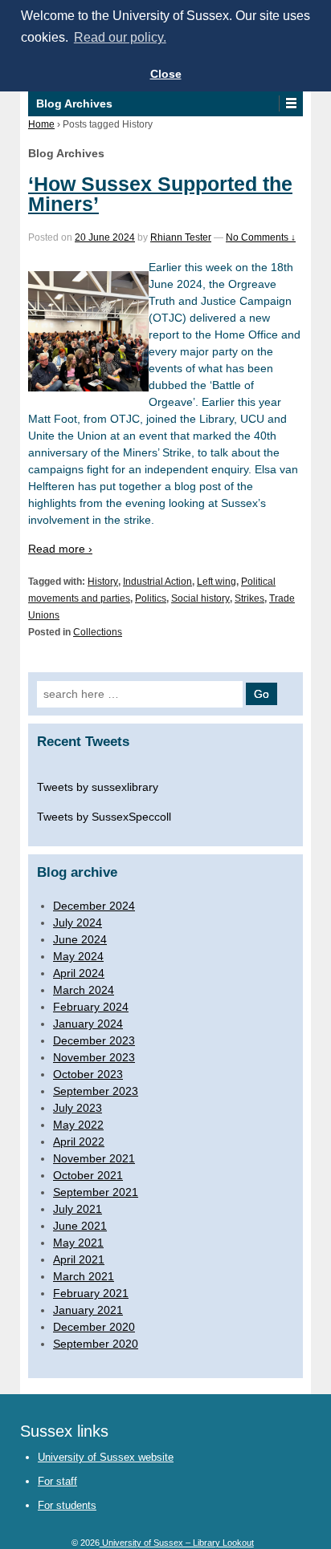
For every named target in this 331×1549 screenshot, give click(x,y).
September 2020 (95, 1343)
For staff (57, 1481)
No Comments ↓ (261, 237)
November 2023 (94, 1057)
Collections (97, 632)
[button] (290, 103)
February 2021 (91, 1293)
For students (67, 1505)
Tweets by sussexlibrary (97, 787)
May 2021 (78, 1242)
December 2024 (94, 905)
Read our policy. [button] (120, 37)
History (103, 581)
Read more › (60, 548)
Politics (150, 598)
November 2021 (94, 1158)
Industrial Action (157, 581)
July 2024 (77, 922)
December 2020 (94, 1326)
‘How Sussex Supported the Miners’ (160, 193)
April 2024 (78, 973)
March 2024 (83, 989)
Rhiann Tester (180, 237)
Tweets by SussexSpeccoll (104, 816)
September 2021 (95, 1192)
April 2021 (78, 1259)
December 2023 (94, 1040)
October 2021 (88, 1175)
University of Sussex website (106, 1457)
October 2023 (88, 1074)
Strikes (249, 598)
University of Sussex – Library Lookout (177, 1542)
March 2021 (83, 1276)
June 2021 (80, 1225)
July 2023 (77, 1107)
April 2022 (78, 1141)
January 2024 (88, 1023)
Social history (200, 598)
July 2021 (77, 1208)
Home (41, 124)
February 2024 (91, 1006)
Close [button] (166, 73)
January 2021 (88, 1310)
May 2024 (78, 956)
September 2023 (95, 1091)
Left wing (216, 581)
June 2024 (80, 939)
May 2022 (78, 1124)
